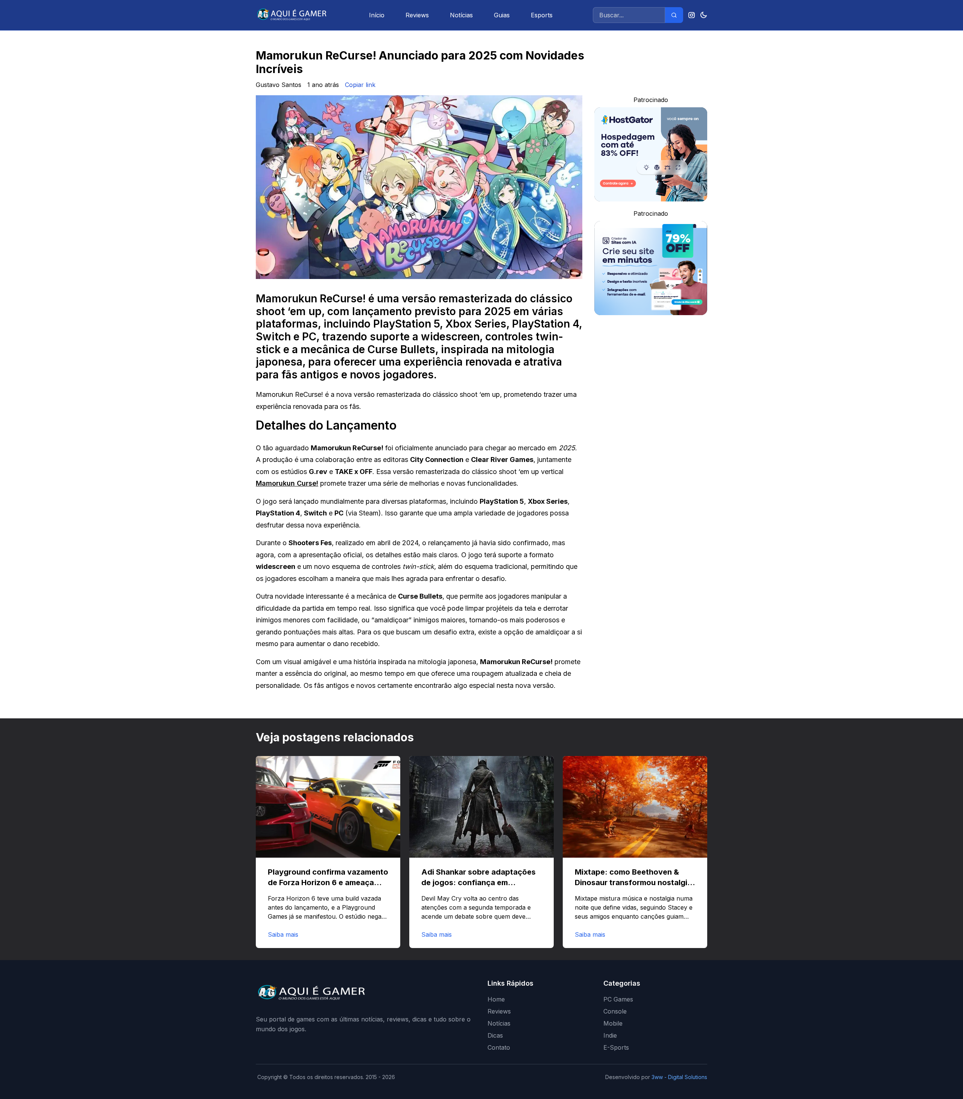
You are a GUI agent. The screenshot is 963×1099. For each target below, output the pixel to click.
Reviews (417, 15)
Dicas (495, 1035)
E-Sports (616, 1047)
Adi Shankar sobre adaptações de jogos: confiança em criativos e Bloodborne (478, 882)
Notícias (461, 15)
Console (615, 1011)
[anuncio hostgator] (650, 154)
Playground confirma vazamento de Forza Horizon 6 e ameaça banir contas (328, 882)
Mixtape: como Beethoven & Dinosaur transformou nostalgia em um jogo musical (633, 882)
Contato (499, 1047)
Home (496, 999)
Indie (610, 1035)
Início (376, 15)
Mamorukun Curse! (287, 483)
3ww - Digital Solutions (679, 1077)
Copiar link (360, 84)
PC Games (618, 999)
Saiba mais (283, 934)
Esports (542, 15)
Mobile (613, 1023)
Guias (502, 15)
